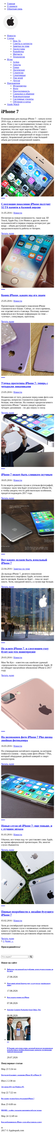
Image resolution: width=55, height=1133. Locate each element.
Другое (16, 80)
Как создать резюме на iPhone (18, 997)
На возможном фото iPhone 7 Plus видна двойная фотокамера (27, 739)
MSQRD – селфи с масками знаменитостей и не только (21, 1110)
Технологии (19, 57)
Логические (19, 70)
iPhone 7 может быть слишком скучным (26, 474)
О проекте (12, 6)
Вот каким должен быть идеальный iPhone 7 (17, 1098)
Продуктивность (21, 91)
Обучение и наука (22, 101)
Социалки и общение (23, 94)
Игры (10, 59)
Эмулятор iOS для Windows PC (12, 1087)
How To (17, 41)
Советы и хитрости (22, 43)
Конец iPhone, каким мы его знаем (23, 295)
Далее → (9, 941)
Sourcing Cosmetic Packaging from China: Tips (24, 1010)
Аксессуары (19, 49)
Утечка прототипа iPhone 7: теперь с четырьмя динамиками (24, 385)
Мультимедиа (19, 86)
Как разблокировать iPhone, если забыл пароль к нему (21, 1122)
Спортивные (19, 75)
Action (16, 62)
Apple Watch (13, 104)
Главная (11, 3)
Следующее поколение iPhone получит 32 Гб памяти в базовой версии (25, 205)
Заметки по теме (21, 46)
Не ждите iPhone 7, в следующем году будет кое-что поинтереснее (25, 650)
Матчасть (17, 54)
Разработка (18, 51)
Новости (11, 35)
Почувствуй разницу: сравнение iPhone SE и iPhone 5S (21, 1075)
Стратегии (18, 72)
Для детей (18, 78)
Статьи (10, 38)
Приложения (13, 83)
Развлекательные (21, 96)
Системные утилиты (23, 99)
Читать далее (7, 233)
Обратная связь (14, 9)
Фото (15, 88)
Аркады (17, 64)
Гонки (16, 67)
